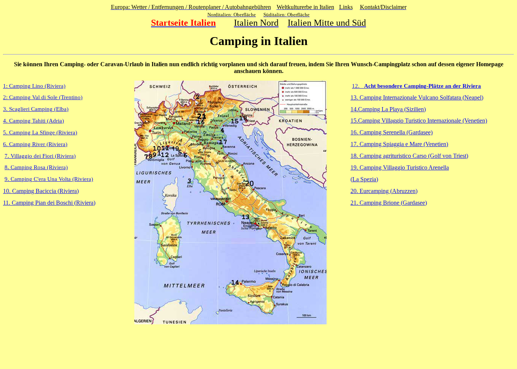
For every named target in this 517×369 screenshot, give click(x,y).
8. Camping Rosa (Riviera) (36, 167)
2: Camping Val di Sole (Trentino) (43, 97)
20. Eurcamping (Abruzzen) (383, 191)
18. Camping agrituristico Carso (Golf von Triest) (409, 156)
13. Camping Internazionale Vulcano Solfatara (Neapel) (416, 97)
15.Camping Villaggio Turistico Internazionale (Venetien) (418, 120)
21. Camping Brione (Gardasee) (388, 202)
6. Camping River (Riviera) (35, 144)
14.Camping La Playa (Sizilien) (388, 109)
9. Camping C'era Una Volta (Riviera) (49, 179)
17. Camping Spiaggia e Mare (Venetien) (399, 144)
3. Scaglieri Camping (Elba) (36, 109)
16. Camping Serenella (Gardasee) (391, 132)
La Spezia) (365, 179)
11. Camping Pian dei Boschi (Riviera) (49, 202)
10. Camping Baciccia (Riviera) (41, 191)
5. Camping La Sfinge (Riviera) (40, 132)
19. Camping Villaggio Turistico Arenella (399, 167)
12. (416, 86)
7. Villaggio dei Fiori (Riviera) (40, 156)
